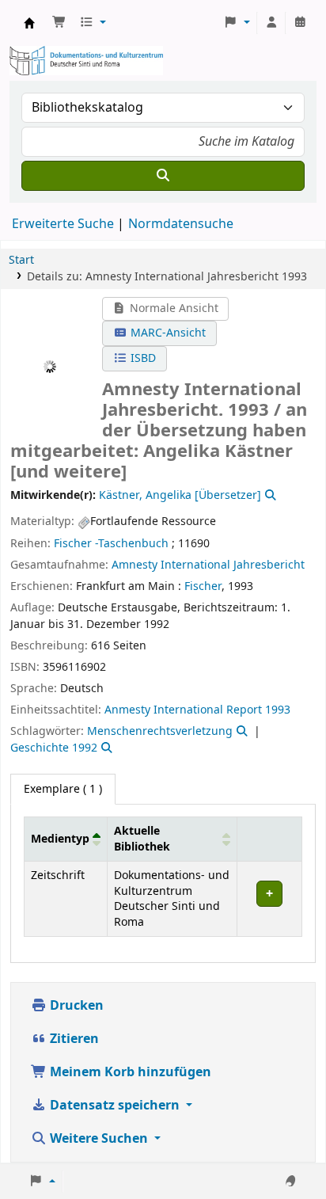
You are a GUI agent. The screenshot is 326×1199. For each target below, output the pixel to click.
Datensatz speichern (115, 1105)
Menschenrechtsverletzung (160, 731)
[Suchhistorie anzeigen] (299, 23)
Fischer (203, 586)
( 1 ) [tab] (63, 789)
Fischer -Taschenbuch (111, 543)
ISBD (141, 358)
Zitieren (73, 1039)
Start (21, 260)
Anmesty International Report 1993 (197, 710)
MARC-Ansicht (166, 333)
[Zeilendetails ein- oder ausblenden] (269, 899)
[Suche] (163, 176)
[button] (59, 23)
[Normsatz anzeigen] (269, 495)
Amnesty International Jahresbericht (208, 565)
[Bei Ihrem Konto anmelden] (271, 23)
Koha (29, 23)
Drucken (75, 1005)
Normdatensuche (180, 224)
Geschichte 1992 (53, 748)
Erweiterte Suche (63, 224)
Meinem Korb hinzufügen (129, 1072)
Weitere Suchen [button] (99, 1138)
